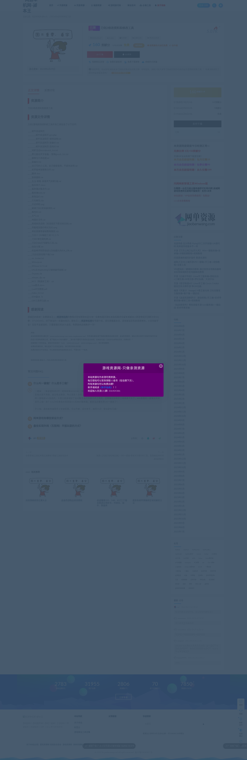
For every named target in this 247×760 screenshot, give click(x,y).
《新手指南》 (106, 387)
